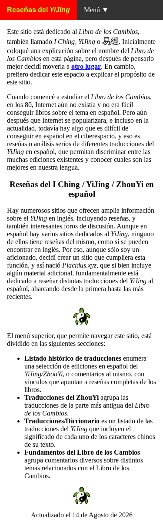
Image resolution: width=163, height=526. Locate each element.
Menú (96, 9)
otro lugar (86, 66)
